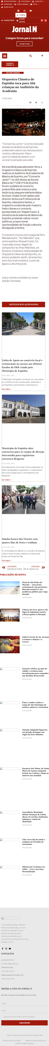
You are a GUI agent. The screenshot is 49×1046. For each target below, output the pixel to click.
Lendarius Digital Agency (24, 1043)
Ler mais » (6, 389)
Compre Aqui (24, 44)
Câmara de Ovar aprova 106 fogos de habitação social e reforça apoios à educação (35, 612)
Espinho (16, 73)
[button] (4, 55)
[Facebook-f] (42, 20)
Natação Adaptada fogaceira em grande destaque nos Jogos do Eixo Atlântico (34, 732)
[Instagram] (24, 11)
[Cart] (42, 56)
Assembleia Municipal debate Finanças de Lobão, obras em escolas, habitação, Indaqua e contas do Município (35, 817)
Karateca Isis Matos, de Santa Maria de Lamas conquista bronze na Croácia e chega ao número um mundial (35, 772)
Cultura (9, 73)
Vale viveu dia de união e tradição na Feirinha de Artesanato (33, 841)
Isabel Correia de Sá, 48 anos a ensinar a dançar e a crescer (35, 639)
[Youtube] (30, 11)
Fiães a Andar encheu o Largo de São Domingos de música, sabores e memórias (35, 704)
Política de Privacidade (26, 1017)
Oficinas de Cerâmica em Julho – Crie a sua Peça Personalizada (33, 869)
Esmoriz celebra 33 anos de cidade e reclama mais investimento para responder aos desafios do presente (35, 672)
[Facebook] (18, 11)
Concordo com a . (19, 1017)
